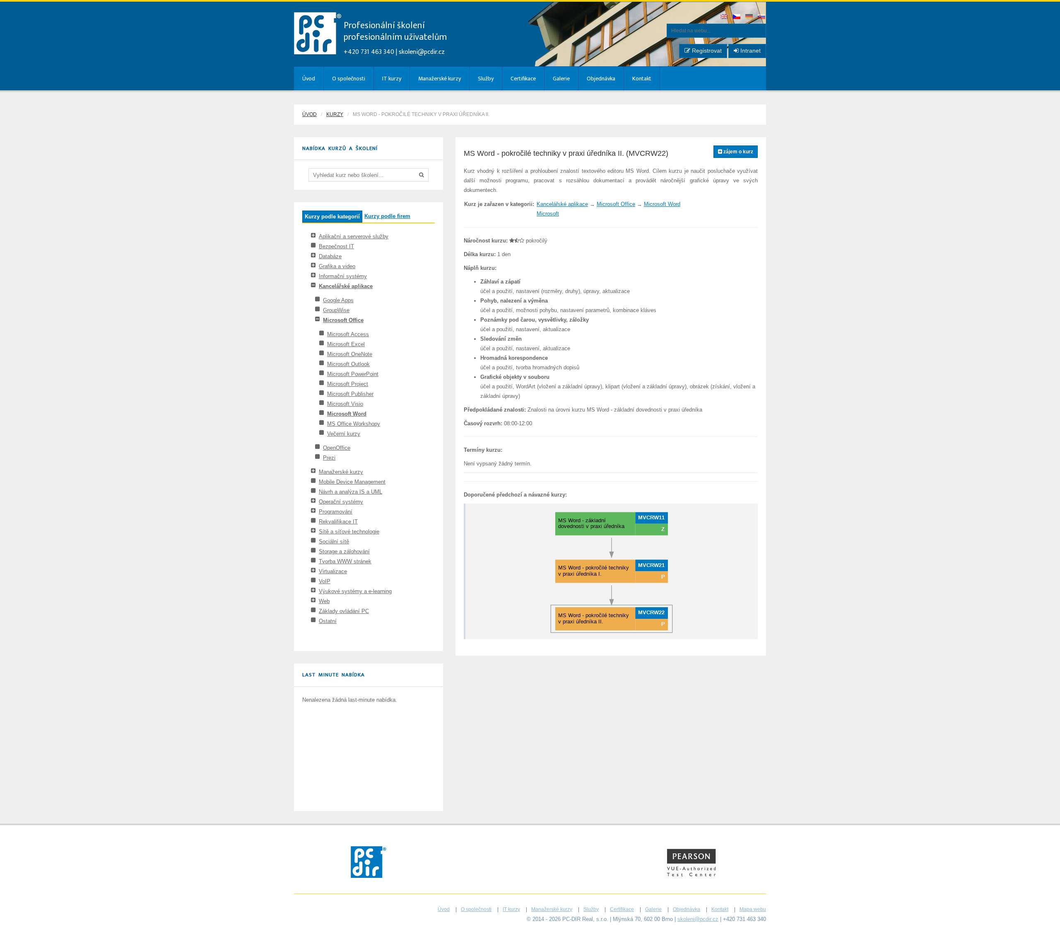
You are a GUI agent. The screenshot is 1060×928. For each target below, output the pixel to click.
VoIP (324, 581)
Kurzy (334, 114)
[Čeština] (737, 17)
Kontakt (641, 78)
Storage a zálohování (344, 551)
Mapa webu (753, 909)
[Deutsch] (749, 17)
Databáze (330, 256)
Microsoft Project (347, 384)
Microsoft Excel (346, 344)
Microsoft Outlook (348, 364)
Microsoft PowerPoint (352, 374)
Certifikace (523, 78)
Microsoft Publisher (350, 394)
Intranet (750, 50)
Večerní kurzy (343, 434)
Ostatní (328, 621)
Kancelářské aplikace (346, 286)
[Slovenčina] (762, 17)
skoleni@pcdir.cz (422, 52)
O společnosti (348, 78)
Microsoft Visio (345, 404)
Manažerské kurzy (439, 78)
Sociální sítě (334, 541)
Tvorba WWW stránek (345, 561)
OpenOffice (336, 448)
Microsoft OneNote (349, 354)
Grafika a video (337, 266)
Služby (486, 78)
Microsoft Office (343, 320)
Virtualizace (333, 571)
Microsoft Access (348, 334)
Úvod (308, 78)
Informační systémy (343, 276)
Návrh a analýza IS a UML (350, 492)
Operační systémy (341, 502)
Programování (335, 512)
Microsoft (548, 214)
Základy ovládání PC (344, 611)
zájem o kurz (737, 152)
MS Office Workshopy (353, 424)
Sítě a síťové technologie (349, 531)
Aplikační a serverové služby (353, 236)
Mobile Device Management (352, 482)
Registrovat (706, 50)
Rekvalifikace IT (338, 522)
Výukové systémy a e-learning (355, 591)
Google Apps (338, 300)
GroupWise (336, 310)
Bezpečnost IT (336, 246)
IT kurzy (391, 78)
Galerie (561, 78)
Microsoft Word (346, 414)
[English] (724, 17)
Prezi (329, 458)
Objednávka (601, 78)
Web (324, 601)
